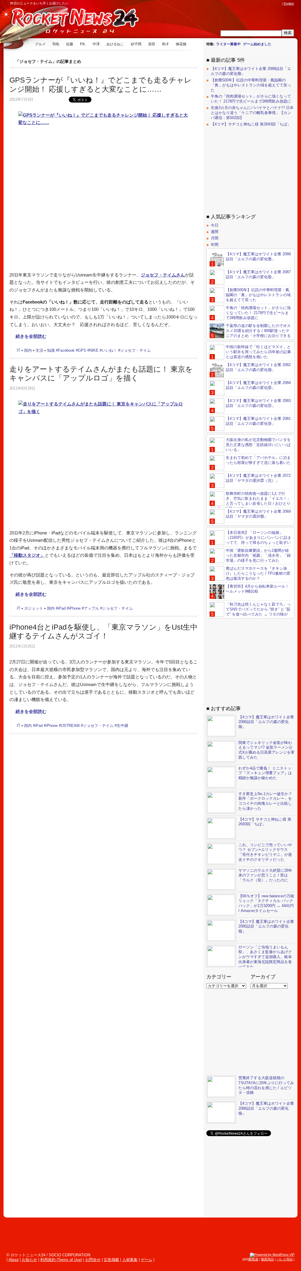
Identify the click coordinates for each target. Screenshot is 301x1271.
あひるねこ (115, 44)
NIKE (93, 350)
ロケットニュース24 (69, 22)
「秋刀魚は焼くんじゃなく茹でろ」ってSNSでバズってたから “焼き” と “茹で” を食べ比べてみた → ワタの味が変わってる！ (250, 611)
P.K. (83, 44)
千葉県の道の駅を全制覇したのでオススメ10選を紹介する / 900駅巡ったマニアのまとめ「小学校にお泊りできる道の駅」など (250, 333)
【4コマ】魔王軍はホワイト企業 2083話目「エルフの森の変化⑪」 (258, 403)
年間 (214, 244)
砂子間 (136, 44)
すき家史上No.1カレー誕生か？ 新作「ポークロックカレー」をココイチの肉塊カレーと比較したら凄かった (265, 801)
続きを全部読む (31, 336)
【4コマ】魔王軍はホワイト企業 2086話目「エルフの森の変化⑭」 (266, 722)
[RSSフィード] (278, 3)
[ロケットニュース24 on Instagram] (262, 3)
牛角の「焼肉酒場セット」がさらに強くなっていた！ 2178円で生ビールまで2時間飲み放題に (251, 98)
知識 (51, 350)
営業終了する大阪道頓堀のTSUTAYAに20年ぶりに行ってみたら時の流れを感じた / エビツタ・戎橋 (266, 1085)
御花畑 (181, 44)
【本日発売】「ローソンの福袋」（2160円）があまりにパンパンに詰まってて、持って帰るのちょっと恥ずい (258, 537)
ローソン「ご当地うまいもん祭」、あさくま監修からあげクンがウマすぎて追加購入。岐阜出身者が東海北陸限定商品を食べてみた (265, 957)
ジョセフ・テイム (135, 350)
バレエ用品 (285, 1259)
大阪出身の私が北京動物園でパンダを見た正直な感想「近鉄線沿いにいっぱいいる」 (258, 444)
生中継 (122, 725)
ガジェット (33, 608)
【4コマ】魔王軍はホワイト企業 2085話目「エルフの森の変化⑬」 (266, 926)
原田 (151, 44)
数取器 (253, 1259)
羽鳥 (55, 44)
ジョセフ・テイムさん (163, 274)
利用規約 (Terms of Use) (61, 1259)
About (14, 1259)
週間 (214, 231)
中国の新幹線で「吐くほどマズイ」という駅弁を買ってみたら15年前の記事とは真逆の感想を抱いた (258, 352)
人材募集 (130, 1259)
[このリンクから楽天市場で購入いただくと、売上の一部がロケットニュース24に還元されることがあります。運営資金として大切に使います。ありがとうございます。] (239, 3)
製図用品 (267, 1259)
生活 (39, 350)
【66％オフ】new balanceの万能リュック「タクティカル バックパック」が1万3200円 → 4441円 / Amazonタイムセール (266, 903)
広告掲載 (111, 1259)
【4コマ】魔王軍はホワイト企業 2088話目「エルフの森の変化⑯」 (258, 256)
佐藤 (69, 44)
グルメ (40, 44)
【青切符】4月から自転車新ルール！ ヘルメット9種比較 (257, 588)
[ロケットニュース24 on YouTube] (273, 3)
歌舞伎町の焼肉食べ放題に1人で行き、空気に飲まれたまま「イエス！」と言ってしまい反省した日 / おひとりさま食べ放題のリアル (250, 501)
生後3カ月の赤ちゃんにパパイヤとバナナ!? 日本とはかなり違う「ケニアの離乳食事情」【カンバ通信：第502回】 (252, 112)
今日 (214, 225)
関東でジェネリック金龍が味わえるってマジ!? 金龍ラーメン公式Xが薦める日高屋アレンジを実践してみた (266, 750)
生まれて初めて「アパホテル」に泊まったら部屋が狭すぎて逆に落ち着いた (258, 460)
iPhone (75, 608)
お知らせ (29, 1259)
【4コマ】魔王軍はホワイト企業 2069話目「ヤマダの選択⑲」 (258, 514)
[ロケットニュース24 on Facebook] (250, 3)
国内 (28, 350)
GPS (82, 350)
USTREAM (70, 725)
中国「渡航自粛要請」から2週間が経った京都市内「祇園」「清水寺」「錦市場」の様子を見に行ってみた (258, 555)
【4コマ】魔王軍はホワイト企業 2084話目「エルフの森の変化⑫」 (258, 385)
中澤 (96, 44)
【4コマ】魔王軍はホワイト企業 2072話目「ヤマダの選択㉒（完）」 (258, 478)
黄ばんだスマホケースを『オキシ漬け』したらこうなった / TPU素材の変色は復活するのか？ (258, 573)
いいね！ (109, 350)
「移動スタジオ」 (27, 555)
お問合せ (93, 1259)
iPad (62, 608)
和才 (165, 44)
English (289, 3)
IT (18, 350)
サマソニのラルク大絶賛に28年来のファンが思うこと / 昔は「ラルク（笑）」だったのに (265, 875)
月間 (214, 238)
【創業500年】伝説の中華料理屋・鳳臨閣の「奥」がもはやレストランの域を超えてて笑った (251, 85)
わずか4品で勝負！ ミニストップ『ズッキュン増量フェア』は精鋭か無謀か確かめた (265, 773)
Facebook (66, 350)
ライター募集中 (228, 44)
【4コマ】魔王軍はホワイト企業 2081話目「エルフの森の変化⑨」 (258, 421)
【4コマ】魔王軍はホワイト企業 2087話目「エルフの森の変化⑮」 (258, 274)
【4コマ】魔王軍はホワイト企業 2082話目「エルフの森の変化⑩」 (258, 367)
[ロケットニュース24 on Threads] (256, 3)
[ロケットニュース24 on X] (245, 3)
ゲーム (146, 1259)
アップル (91, 608)
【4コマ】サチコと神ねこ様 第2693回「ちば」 (251, 124)
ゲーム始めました (257, 44)
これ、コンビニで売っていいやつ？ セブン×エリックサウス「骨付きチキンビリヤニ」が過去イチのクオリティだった (265, 852)
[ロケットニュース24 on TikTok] (267, 3)
